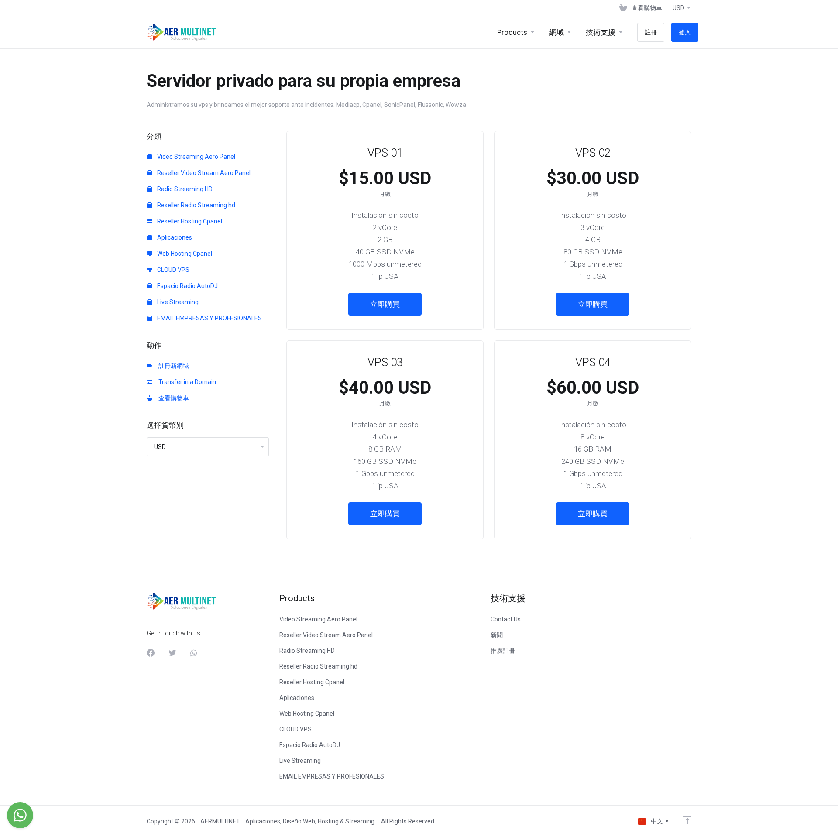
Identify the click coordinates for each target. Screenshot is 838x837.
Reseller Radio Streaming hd (195, 205)
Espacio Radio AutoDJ (187, 285)
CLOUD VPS (172, 269)
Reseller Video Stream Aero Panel (203, 172)
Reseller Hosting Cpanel (189, 221)
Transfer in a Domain (186, 381)
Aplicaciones (174, 237)
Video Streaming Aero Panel (195, 156)
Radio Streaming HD (184, 188)
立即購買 (385, 304)
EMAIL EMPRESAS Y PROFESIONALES (209, 318)
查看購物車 (172, 397)
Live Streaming (177, 301)
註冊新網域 (172, 365)
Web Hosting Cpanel (184, 253)
